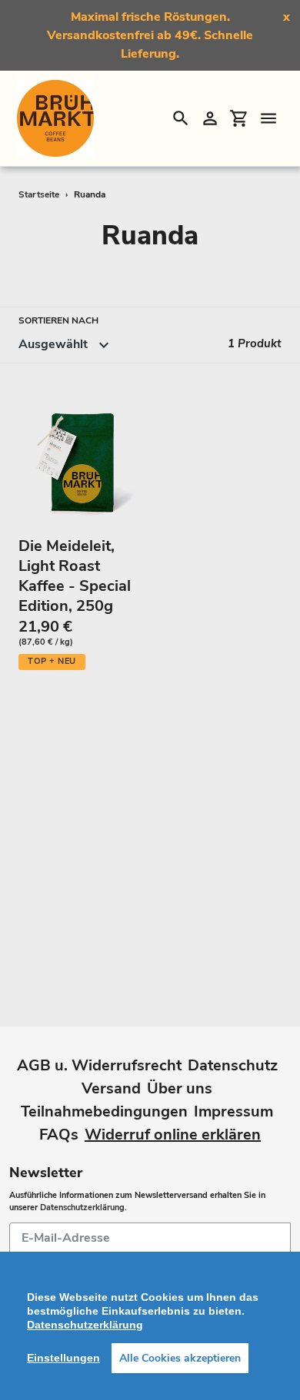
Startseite (38, 194)
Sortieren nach (58, 320)
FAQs (58, 1134)
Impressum (233, 1111)
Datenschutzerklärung (82, 1207)
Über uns (179, 1088)
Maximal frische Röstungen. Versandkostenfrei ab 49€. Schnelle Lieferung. (150, 35)
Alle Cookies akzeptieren (180, 1358)
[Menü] (268, 118)
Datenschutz (233, 1065)
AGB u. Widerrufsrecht (99, 1065)
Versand (111, 1088)
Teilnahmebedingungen (104, 1111)
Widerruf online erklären (173, 1134)
